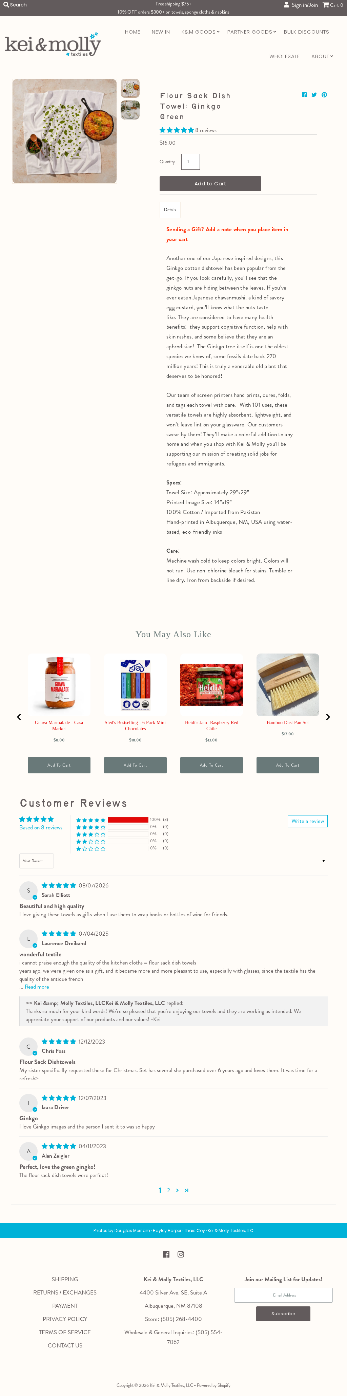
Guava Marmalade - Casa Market (59, 725)
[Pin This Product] (324, 95)
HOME (132, 31)
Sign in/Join (303, 5)
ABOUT (320, 56)
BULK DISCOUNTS (306, 31)
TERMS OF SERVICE (65, 1332)
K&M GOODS (199, 31)
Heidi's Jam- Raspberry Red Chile (211, 725)
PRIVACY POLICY (65, 1319)
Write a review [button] (307, 821)
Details (170, 209)
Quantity (167, 162)
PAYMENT (65, 1306)
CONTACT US (65, 1345)
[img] (59, 885)
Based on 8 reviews (40, 827)
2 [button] (168, 1190)
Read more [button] (37, 986)
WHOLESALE (284, 56)
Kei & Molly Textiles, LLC (171, 1385)
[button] (177, 130)
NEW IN (161, 31)
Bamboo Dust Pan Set (288, 722)
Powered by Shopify (213, 1385)
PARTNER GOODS (249, 31)
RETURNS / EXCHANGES (65, 1292)
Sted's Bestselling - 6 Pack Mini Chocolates (135, 725)
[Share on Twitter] (314, 95)
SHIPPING (65, 1279)
